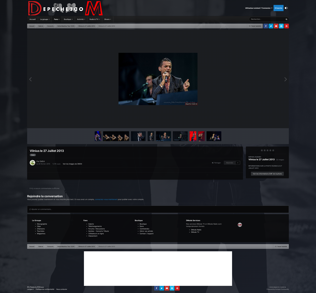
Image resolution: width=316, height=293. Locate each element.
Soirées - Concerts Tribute (98, 231)
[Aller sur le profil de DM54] (32, 162)
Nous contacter (61, 289)
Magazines (41, 234)
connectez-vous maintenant (106, 199)
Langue (30, 289)
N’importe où (276, 19)
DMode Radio (196, 230)
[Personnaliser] (286, 8)
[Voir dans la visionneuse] (158, 79)
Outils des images (276, 124)
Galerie (91, 224)
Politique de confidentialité (45, 289)
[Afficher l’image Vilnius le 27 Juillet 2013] (98, 136)
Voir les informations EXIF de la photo (267, 174)
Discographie (42, 224)
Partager (217, 163)
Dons (142, 226)
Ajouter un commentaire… (41, 209)
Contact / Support (147, 234)
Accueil (33, 19)
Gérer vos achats (146, 231)
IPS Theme (31, 287)
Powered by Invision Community (278, 289)
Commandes (144, 229)
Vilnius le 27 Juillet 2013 (261, 159)
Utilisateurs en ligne (96, 234)
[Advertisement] (158, 268)
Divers (107, 19)
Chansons (41, 229)
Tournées (40, 231)
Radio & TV (94, 19)
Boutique (67, 19)
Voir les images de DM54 (72, 164)
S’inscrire (278, 8)
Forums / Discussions (96, 229)
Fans (56, 19)
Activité (80, 19)
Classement (92, 236)
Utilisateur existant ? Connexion (258, 8)
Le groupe (44, 19)
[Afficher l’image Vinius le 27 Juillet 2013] (138, 136)
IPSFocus (40, 287)
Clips (39, 226)
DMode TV (195, 232)
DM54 (42, 161)
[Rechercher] (286, 19)
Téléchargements (95, 226)
